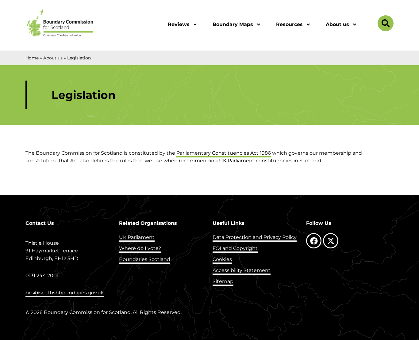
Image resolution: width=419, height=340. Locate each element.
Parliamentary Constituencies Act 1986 (223, 153)
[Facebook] (313, 240)
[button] (386, 24)
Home (32, 57)
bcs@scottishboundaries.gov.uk (64, 293)
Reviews (179, 24)
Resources (289, 24)
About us (337, 24)
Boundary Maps (233, 24)
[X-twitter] (330, 240)
